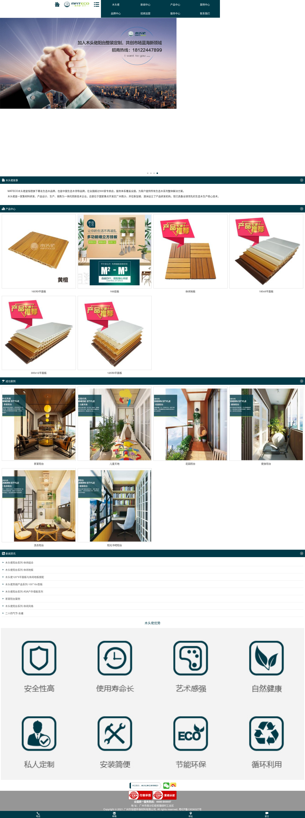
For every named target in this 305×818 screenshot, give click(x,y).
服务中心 (175, 13)
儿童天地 (114, 463)
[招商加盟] (152, 63)
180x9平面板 (266, 291)
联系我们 (205, 13)
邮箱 (114, 816)
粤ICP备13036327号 (190, 809)
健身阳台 (266, 463)
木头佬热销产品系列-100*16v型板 (24, 584)
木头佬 (115, 4)
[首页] (57, 4)
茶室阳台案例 (12, 598)
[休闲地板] (190, 251)
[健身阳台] (266, 424)
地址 (191, 816)
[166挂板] (115, 251)
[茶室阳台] (39, 424)
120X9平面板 (114, 373)
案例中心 (205, 4)
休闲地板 (190, 291)
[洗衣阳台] (39, 505)
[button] (152, 814)
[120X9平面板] (115, 333)
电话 (38, 816)
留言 (267, 816)
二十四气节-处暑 (14, 613)
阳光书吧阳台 (114, 545)
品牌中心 (116, 13)
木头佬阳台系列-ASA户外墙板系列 (24, 591)
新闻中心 (145, 4)
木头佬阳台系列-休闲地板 (19, 569)
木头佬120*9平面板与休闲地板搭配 (24, 577)
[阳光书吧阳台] (115, 505)
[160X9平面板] (39, 251)
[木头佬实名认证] (165, 795)
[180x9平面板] (266, 251)
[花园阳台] (190, 424)
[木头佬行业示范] (140, 795)
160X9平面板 (38, 291)
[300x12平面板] (39, 333)
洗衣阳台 (39, 545)
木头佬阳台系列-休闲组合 (19, 562)
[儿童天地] (115, 424)
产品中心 (175, 4)
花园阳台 (190, 463)
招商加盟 (145, 13)
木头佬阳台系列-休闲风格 (19, 606)
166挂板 (114, 291)
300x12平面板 (39, 373)
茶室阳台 (39, 463)
